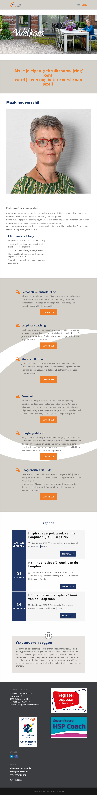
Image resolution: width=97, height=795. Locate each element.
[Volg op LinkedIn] (11, 756)
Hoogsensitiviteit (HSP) (36, 470)
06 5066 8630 (24, 701)
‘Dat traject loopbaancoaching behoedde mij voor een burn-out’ (26, 255)
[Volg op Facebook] (16, 756)
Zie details (68, 553)
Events (44, 546)
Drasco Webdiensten (56, 791)
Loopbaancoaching (34, 325)
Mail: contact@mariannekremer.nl (25, 704)
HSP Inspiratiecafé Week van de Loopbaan (53, 564)
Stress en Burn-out (34, 359)
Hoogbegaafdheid (33, 433)
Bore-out (27, 396)
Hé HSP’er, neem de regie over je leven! (25, 250)
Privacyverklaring (18, 775)
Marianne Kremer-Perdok (21, 693)
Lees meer (48, 312)
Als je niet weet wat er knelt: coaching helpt (27, 240)
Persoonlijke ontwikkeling (39, 292)
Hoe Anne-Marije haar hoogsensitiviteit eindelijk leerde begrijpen (25, 245)
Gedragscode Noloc (19, 771)
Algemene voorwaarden (21, 768)
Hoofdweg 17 (16, 696)
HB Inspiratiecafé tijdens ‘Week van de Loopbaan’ (53, 597)
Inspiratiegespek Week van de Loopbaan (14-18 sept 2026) (51, 535)
